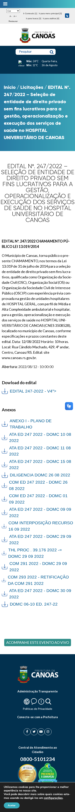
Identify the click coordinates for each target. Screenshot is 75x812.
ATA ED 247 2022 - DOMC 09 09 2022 (40, 512)
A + (15, 16)
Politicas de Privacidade (37, 708)
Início (10, 87)
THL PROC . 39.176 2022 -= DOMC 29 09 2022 (35, 553)
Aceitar (12, 805)
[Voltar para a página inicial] (38, 43)
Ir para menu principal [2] (50, 13)
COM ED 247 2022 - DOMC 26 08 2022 (38, 485)
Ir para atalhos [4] (51, 18)
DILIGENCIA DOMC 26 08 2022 (40, 475)
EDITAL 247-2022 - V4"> (29, 390)
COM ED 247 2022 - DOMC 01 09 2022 (38, 498)
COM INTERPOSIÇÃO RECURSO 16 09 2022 (40, 525)
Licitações (31, 87)
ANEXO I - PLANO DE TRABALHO (31, 423)
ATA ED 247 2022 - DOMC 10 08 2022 (40, 437)
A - (11, 16)
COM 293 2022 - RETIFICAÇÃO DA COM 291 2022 (38, 580)
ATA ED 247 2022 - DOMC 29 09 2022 (40, 539)
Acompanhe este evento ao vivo (37, 642)
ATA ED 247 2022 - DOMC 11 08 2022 (40, 451)
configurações (53, 798)
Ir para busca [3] (33, 18)
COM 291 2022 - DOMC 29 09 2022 (38, 566)
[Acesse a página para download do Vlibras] (67, 15)
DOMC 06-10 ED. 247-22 (34, 604)
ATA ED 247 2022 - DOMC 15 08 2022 (40, 464)
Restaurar (13, 21)
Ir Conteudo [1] (30, 13)
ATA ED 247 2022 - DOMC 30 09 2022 (40, 593)
